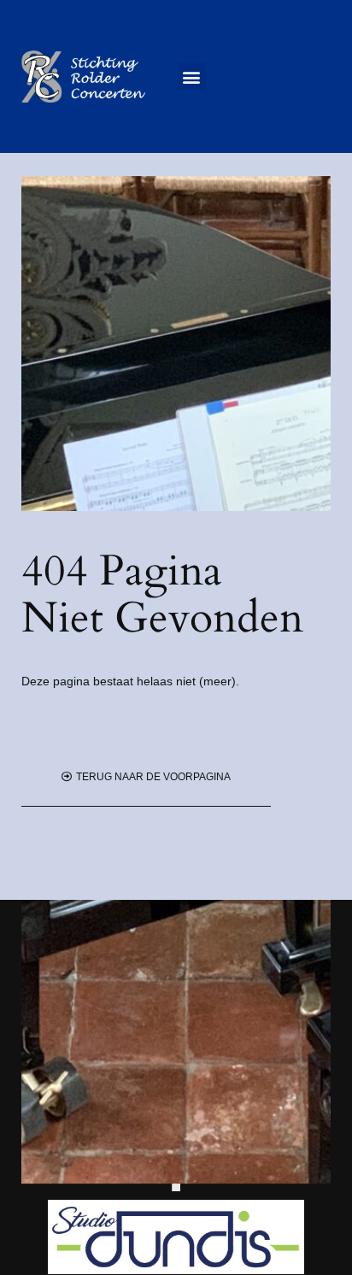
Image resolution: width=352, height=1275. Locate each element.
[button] (192, 76)
